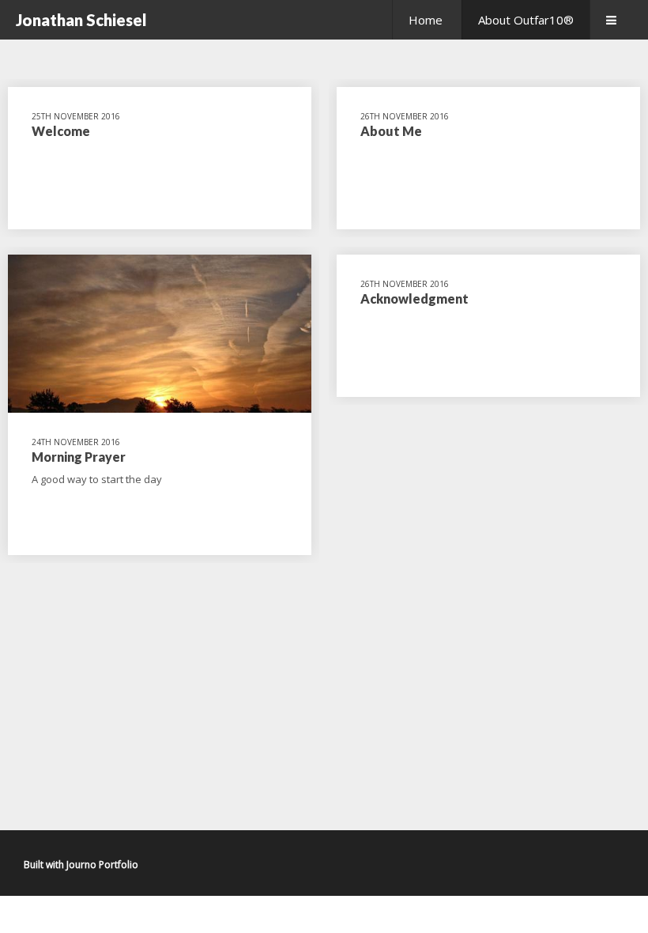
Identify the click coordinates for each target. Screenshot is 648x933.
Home (426, 20)
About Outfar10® (526, 20)
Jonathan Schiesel (81, 19)
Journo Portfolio (102, 864)
